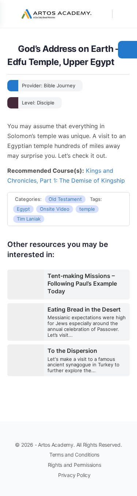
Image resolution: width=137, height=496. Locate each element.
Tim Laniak (29, 219)
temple (87, 209)
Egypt (23, 209)
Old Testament (65, 199)
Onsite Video (54, 209)
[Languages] (121, 14)
